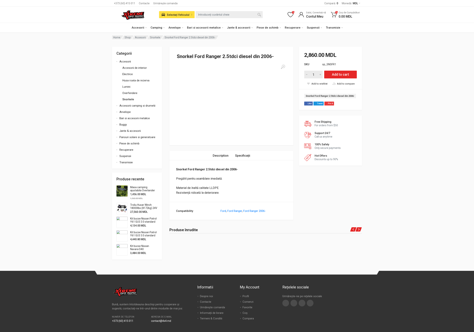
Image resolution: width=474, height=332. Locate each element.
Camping (156, 27)
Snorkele (155, 37)
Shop (128, 37)
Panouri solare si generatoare (137, 137)
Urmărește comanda (165, 3)
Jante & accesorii (238, 27)
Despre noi (206, 296)
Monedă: (350, 3)
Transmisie (333, 27)
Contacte (144, 3)
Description (220, 155)
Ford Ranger (234, 211)
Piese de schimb (267, 27)
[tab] (220, 155)
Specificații (242, 155)
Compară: (331, 3)
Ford (223, 211)
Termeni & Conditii (211, 318)
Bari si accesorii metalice (204, 27)
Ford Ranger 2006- (254, 211)
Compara (248, 318)
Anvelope (174, 27)
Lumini (126, 86)
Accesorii (138, 27)
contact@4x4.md (161, 320)
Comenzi (248, 301)
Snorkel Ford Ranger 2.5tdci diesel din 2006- (330, 96)
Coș (245, 313)
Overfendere (129, 93)
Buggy (123, 124)
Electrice (127, 74)
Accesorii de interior (134, 68)
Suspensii (313, 27)
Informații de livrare (211, 313)
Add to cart (340, 74)
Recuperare (293, 27)
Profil (246, 296)
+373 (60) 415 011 (124, 3)
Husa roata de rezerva (135, 80)
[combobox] (229, 14)
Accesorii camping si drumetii (137, 105)
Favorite (247, 307)
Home (116, 37)
